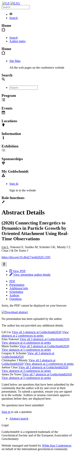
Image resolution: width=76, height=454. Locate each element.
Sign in (6, 412)
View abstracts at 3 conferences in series (26, 370)
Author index (17, 41)
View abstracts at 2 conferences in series (35, 333)
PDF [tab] (12, 281)
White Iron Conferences (56, 445)
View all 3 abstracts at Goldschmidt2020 (36, 332)
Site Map (14, 61)
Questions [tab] (15, 299)
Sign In (13, 183)
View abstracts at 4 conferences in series (26, 342)
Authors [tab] (14, 295)
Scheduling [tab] (16, 291)
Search (13, 18)
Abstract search (18, 418)
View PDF (19, 271)
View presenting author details (31, 274)
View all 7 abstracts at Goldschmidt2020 (47, 374)
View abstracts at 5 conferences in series (26, 349)
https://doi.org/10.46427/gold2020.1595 (26, 257)
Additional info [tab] (18, 288)
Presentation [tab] (16, 284)
